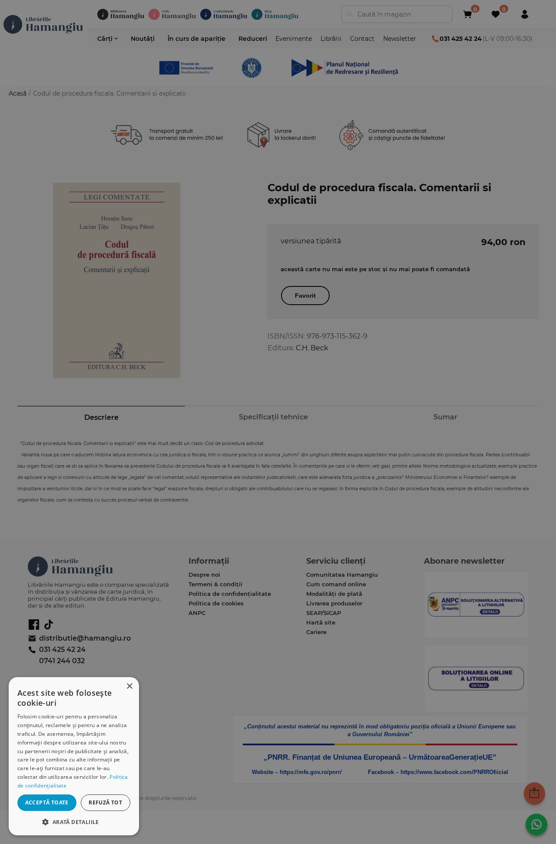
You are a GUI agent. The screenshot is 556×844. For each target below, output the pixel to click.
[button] (73, 822)
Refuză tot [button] (105, 802)
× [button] (129, 686)
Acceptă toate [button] (47, 802)
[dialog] (74, 756)
